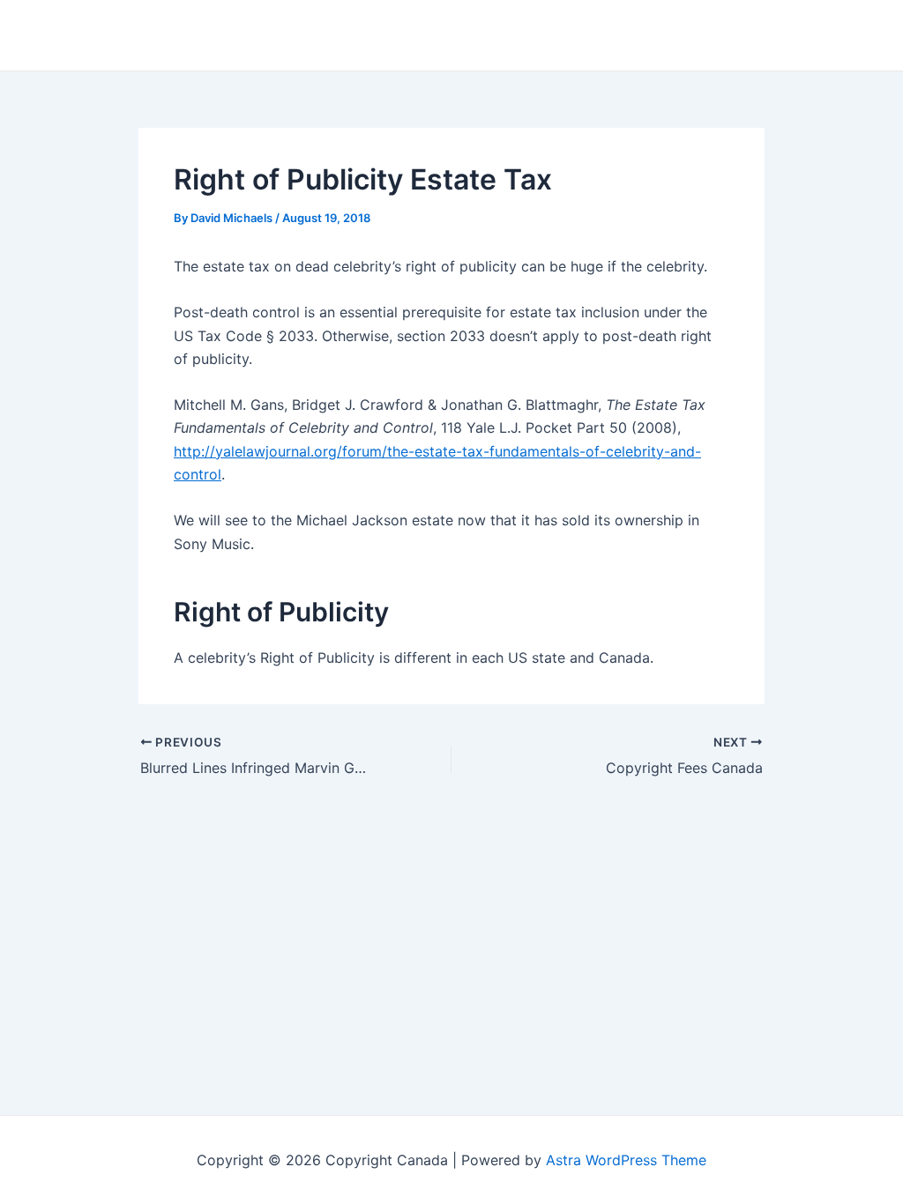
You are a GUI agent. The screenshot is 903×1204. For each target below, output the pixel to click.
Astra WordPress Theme (626, 1160)
